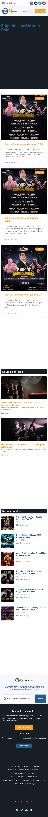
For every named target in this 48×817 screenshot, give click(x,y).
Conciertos (12, 766)
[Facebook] (31, 3)
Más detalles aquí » (23, 525)
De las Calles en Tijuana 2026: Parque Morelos (28, 536)
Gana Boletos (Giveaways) (24, 784)
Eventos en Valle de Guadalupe (24, 773)
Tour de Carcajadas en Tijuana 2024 (23, 294)
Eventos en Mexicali (32, 770)
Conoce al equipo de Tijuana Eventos (24, 777)
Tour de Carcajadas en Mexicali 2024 (24, 144)
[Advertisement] (24, 58)
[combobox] (18, 699)
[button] (30, 11)
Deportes (27, 766)
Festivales (35, 766)
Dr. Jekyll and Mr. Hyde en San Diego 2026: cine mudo (29, 572)
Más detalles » (11, 162)
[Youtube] (44, 3)
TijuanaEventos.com (32, 802)
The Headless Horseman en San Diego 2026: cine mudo (29, 590)
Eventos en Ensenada (16, 770)
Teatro (19, 766)
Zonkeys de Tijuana (38, 780)
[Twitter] (40, 3)
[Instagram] (36, 3)
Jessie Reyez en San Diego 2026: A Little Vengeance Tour (31, 608)
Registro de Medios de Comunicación (16, 780)
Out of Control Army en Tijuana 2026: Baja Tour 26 (29, 518)
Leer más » (5, 413)
